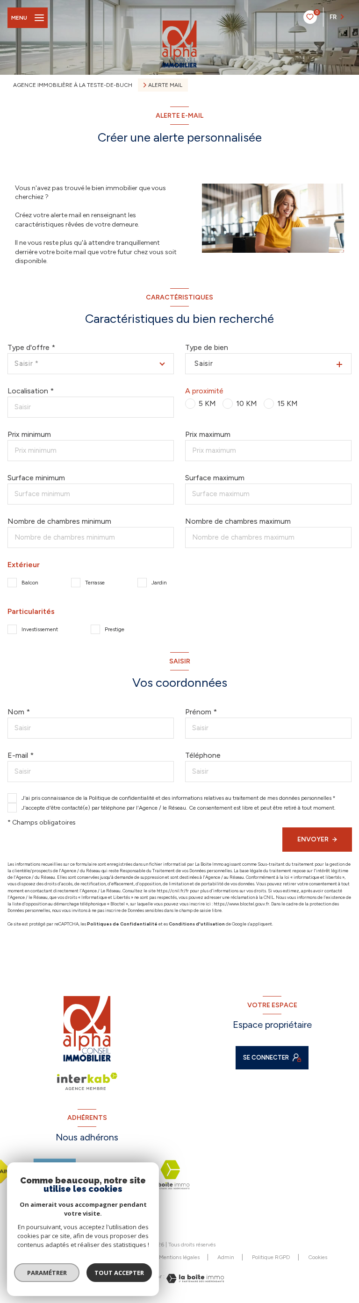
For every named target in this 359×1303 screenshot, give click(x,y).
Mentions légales (179, 1257)
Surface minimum (36, 477)
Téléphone (203, 755)
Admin (225, 1257)
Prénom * (201, 711)
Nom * (18, 711)
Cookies (317, 1257)
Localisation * (30, 390)
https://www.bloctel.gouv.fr (241, 903)
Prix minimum (29, 434)
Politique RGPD (271, 1257)
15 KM (287, 403)
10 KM (246, 403)
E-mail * (20, 755)
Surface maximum (214, 477)
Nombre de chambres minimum (59, 521)
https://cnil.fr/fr (173, 890)
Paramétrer (47, 1272)
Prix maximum (207, 434)
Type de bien (206, 347)
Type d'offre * (31, 347)
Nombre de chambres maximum (238, 521)
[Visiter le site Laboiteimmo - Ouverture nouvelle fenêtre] (194, 1278)
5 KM (207, 403)
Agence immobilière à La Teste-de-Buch (72, 85)
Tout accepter (119, 1272)
